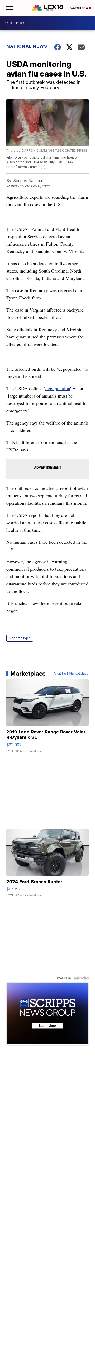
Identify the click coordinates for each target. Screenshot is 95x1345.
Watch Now (79, 8)
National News (26, 46)
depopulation (57, 388)
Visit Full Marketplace (71, 673)
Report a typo (19, 638)
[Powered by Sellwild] (81, 978)
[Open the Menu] (9, 8)
